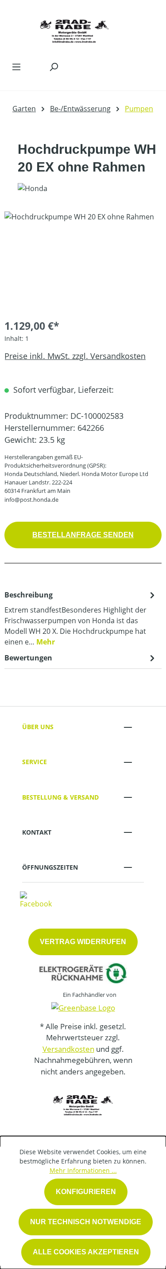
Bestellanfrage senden (83, 535)
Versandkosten (68, 1049)
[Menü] (16, 66)
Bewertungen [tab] (28, 658)
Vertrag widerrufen (83, 941)
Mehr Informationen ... (83, 1170)
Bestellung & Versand (60, 797)
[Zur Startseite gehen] (74, 28)
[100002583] (83, 261)
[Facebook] (36, 899)
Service (34, 761)
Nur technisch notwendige (85, 1222)
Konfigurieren (86, 1191)
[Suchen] (53, 66)
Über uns (38, 726)
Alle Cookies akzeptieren (86, 1252)
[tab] (80, 617)
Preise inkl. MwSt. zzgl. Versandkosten (75, 356)
